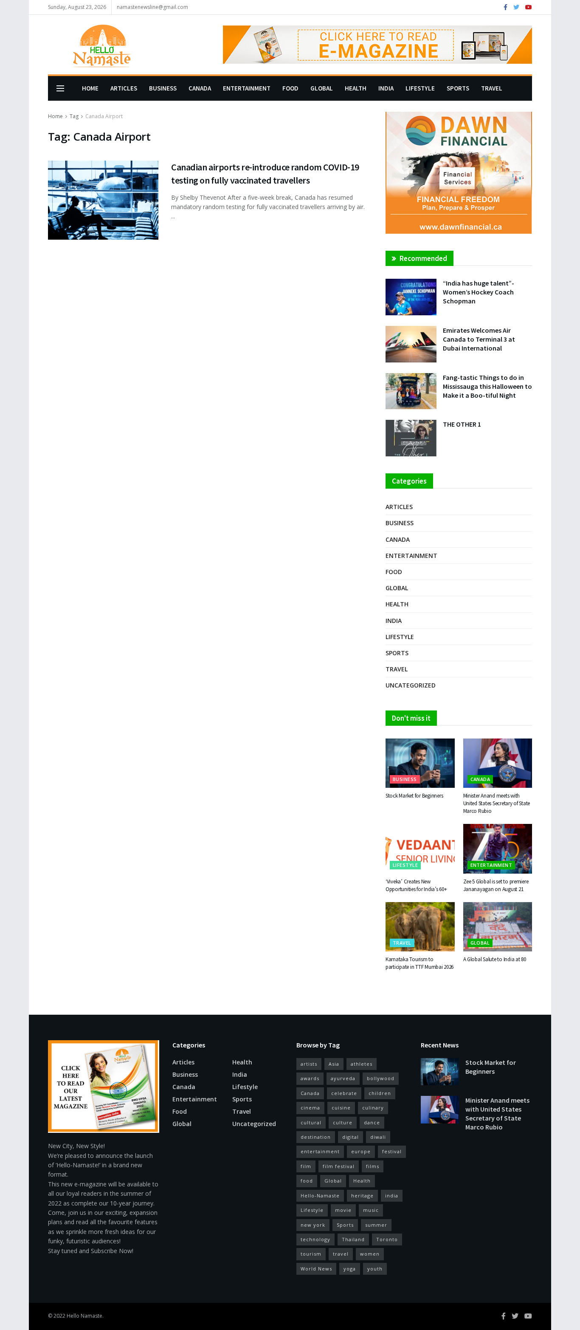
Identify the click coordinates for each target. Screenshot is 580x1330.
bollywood (380, 1078)
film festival (339, 1166)
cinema (310, 1107)
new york (313, 1225)
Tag (74, 116)
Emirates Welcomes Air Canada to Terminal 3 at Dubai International (479, 339)
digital (350, 1137)
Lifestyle (420, 88)
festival (392, 1151)
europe (361, 1151)
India (386, 88)
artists (309, 1064)
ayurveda (343, 1078)
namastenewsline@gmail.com (152, 7)
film (306, 1166)
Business (163, 88)
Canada (200, 88)
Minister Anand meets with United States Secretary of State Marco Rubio (496, 803)
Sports (458, 88)
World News (316, 1268)
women (370, 1254)
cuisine (341, 1107)
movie (343, 1210)
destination (316, 1137)
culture (342, 1122)
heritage (362, 1195)
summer (376, 1225)
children (380, 1093)
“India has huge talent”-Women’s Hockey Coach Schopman (478, 292)
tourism (311, 1254)
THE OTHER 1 (462, 424)
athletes (361, 1064)
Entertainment (246, 88)
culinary (373, 1107)
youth (375, 1268)
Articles (123, 88)
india (391, 1195)
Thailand (353, 1239)
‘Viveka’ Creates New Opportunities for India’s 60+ (416, 885)
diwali (378, 1137)
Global (321, 88)
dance (372, 1122)
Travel (491, 88)
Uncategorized (411, 685)
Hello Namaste (84, 1315)
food (307, 1180)
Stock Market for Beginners (414, 795)
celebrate (344, 1093)
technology (315, 1239)
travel (341, 1254)
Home (90, 88)
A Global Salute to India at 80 (494, 959)
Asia (334, 1064)
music (371, 1210)
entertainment (320, 1151)
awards (310, 1078)
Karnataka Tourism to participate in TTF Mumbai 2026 (419, 963)
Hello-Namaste (320, 1195)
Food (290, 88)
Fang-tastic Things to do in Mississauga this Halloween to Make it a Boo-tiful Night (487, 386)
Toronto (387, 1239)
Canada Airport (104, 116)
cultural (311, 1122)
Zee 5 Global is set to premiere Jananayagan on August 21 (496, 885)
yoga (349, 1268)
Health (355, 88)
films (372, 1166)
